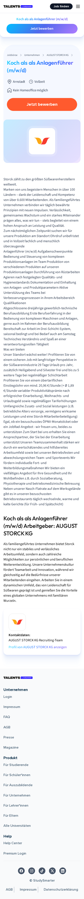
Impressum (11, 707)
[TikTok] (42, 870)
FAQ (6, 717)
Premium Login (14, 853)
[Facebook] (21, 870)
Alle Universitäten (17, 826)
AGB (6, 727)
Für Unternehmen (16, 795)
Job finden (61, 6)
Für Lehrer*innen (15, 805)
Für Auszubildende (18, 785)
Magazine (11, 747)
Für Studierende (15, 765)
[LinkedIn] (62, 870)
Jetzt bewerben (41, 28)
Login (7, 697)
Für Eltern (10, 815)
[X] (52, 870)
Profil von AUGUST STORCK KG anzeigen (38, 647)
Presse (8, 737)
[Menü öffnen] (78, 6)
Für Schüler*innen (16, 775)
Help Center (12, 843)
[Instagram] (31, 870)
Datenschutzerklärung (61, 889)
